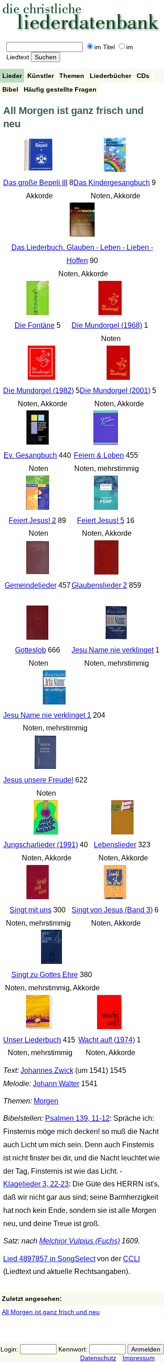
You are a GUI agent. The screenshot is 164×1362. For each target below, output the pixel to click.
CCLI (131, 1259)
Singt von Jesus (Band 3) (112, 910)
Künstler (40, 75)
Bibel (10, 89)
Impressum (139, 1358)
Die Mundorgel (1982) (38, 390)
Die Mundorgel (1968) (107, 325)
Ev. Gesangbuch (30, 455)
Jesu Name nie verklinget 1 (47, 715)
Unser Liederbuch (32, 1040)
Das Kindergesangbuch (111, 182)
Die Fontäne (35, 325)
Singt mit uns (30, 910)
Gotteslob (30, 650)
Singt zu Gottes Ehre (44, 975)
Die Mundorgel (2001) (115, 390)
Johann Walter (56, 1084)
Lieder (12, 75)
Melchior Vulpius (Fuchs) (79, 1241)
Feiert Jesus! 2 (32, 520)
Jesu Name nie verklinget (113, 650)
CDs (143, 75)
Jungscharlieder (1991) (40, 845)
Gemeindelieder (30, 585)
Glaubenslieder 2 (99, 585)
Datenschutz (98, 1358)
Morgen (46, 1101)
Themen (71, 75)
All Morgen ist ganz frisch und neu (51, 1311)
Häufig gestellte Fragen (60, 89)
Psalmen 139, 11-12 (77, 1118)
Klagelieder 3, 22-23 (36, 1184)
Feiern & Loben (99, 455)
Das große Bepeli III (35, 182)
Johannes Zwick (46, 1070)
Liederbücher (110, 75)
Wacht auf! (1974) (106, 1040)
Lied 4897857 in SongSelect (49, 1259)
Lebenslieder (115, 845)
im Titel (104, 47)
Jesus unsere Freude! (38, 780)
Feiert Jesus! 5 (100, 520)
